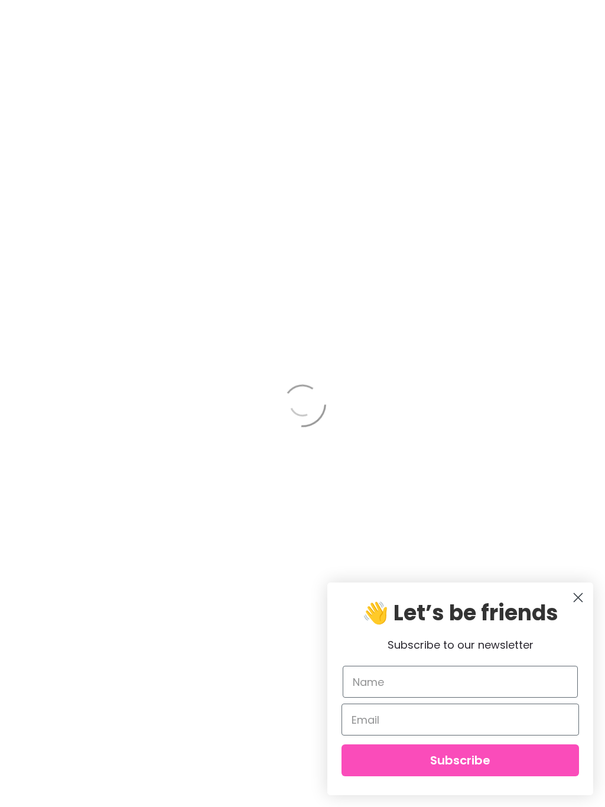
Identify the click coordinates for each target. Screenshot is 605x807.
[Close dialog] (578, 597)
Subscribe (460, 760)
